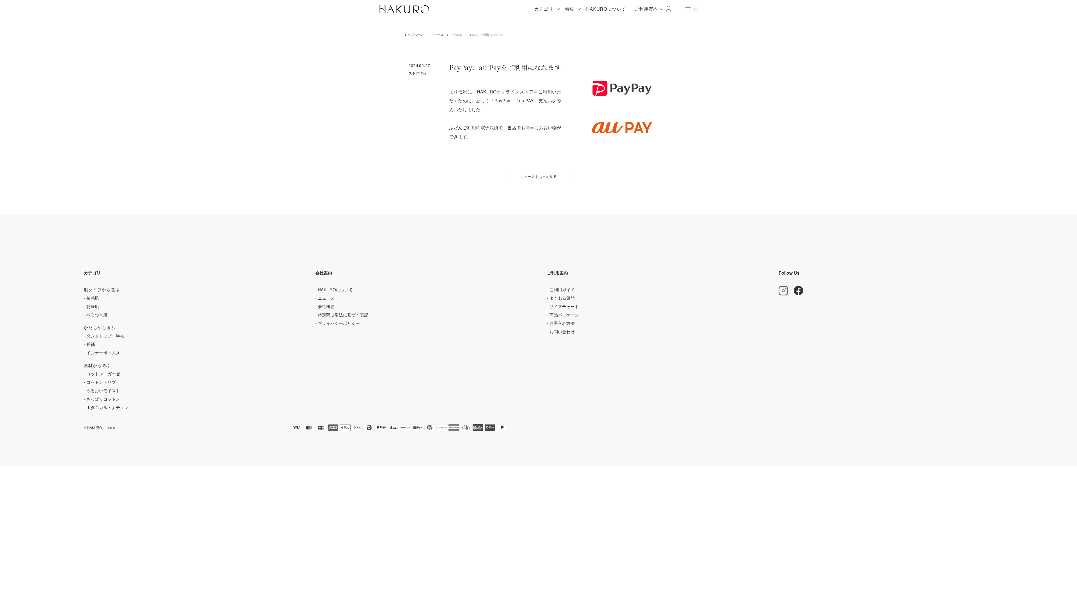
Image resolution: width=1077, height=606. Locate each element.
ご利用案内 (646, 9)
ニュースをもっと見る (538, 176)
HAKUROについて (606, 9)
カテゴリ (543, 9)
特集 (570, 9)
